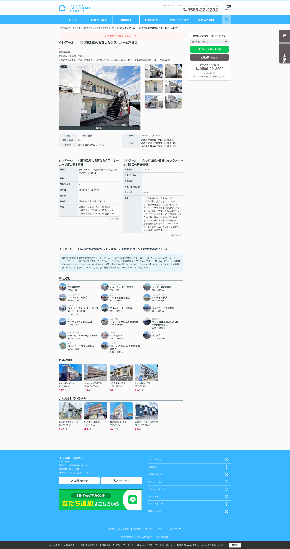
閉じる (235, 545)
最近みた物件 (206, 19)
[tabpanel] (163, 86)
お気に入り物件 (179, 19)
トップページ (154, 459)
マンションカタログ (157, 489)
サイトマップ (175, 529)
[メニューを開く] (227, 20)
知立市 (68, 56)
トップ (72, 19)
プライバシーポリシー (155, 529)
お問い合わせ (153, 19)
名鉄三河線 (146, 143)
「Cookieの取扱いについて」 (195, 545)
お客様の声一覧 (155, 474)
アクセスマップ (155, 504)
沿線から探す (99, 19)
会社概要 (152, 467)
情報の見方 (114, 219)
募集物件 (126, 19)
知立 (160, 146)
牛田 (74, 56)
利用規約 (137, 529)
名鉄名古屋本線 (148, 140)
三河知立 (158, 143)
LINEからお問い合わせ (209, 49)
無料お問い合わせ (209, 57)
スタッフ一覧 (154, 482)
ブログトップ (154, 496)
